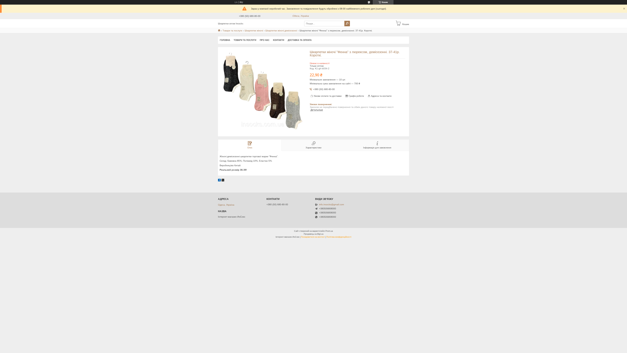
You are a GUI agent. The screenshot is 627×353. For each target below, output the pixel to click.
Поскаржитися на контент (313, 237)
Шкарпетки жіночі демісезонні (281, 30)
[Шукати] (347, 23)
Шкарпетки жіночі (254, 30)
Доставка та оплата (300, 40)
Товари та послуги (232, 30)
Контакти (278, 40)
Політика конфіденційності (338, 237)
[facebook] (219, 180)
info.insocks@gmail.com (331, 204)
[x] (223, 180)
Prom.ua (329, 231)
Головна (225, 40)
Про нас (264, 40)
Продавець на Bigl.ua (313, 234)
